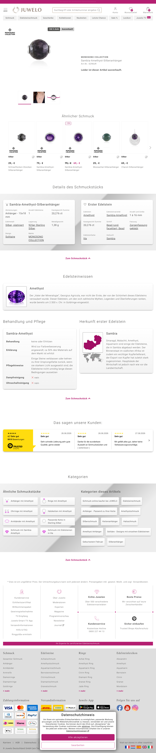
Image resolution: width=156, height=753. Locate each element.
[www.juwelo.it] (150, 747)
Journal (58, 625)
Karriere (7, 742)
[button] (5, 10)
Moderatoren (59, 602)
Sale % (114, 18)
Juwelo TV (143, 17)
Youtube (127, 708)
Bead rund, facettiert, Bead (115, 226)
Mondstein (122, 686)
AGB (17, 742)
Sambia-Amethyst (117, 215)
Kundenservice (21, 598)
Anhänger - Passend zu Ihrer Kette (99, 511)
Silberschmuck (90, 521)
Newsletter (59, 620)
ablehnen (86, 726)
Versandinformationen (22, 625)
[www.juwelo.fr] (127, 747)
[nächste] (149, 147)
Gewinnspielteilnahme (22, 611)
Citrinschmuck (48, 677)
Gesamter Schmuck (12, 659)
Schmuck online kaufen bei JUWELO (100, 501)
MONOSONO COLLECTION (36, 238)
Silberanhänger (116, 541)
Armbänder (8, 668)
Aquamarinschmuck (51, 668)
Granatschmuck (49, 686)
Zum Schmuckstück (76, 258)
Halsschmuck (129, 521)
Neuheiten (81, 18)
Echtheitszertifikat (22, 602)
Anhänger (7, 663)
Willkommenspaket (21, 607)
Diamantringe (9, 681)
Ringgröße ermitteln (22, 634)
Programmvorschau (59, 616)
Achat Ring (84, 659)
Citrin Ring (84, 672)
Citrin (119, 677)
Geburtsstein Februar (93, 541)
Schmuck (9, 18)
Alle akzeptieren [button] (78, 737)
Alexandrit (122, 659)
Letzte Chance (99, 18)
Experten (59, 607)
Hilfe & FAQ (21, 630)
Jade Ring (84, 686)
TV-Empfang (22, 616)
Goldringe (8, 686)
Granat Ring (84, 681)
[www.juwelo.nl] (133, 747)
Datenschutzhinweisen (76, 731)
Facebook (120, 708)
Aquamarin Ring (87, 668)
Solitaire (10, 237)
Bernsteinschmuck (50, 672)
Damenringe (9, 677)
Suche (98, 10)
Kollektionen (65, 18)
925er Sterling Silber (37, 226)
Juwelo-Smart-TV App (22, 620)
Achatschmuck (48, 659)
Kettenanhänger (110, 521)
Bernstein (121, 672)
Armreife (7, 672)
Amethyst (89, 215)
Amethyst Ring (86, 663)
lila (85, 238)
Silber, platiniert (14, 225)
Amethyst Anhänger (92, 531)
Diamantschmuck (49, 681)
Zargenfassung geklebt (138, 226)
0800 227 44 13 (97, 631)
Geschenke (48, 18)
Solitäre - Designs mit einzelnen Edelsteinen (128, 531)
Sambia (111, 238)
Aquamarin (122, 668)
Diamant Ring (85, 677)
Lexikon (127, 18)
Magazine (59, 611)
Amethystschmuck (130, 511)
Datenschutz (30, 742)
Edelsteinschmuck (28, 18)
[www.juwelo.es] (138, 747)
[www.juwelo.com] (144, 747)
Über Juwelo (59, 598)
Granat (120, 681)
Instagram (135, 708)
